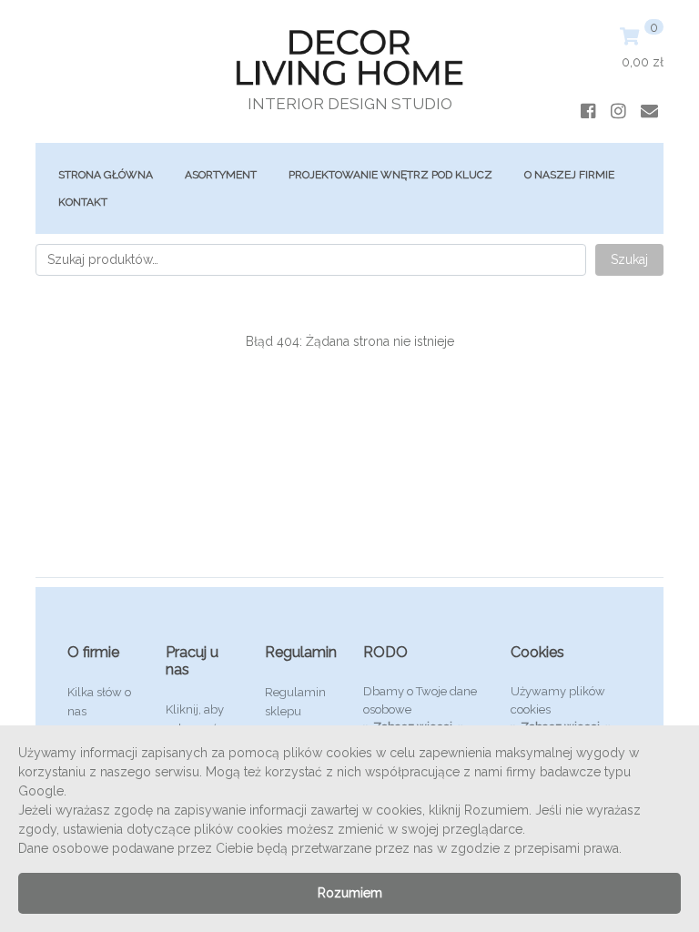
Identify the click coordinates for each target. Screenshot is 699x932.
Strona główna (105, 174)
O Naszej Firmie (569, 174)
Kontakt (82, 202)
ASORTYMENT (221, 174)
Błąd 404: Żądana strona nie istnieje (350, 341)
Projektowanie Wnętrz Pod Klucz (390, 174)
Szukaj (629, 259)
